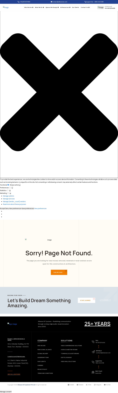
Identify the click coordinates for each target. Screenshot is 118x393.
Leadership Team (43, 357)
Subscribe (98, 373)
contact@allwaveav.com (59, 2)
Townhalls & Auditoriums (70, 353)
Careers (40, 365)
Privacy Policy (42, 369)
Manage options (8, 196)
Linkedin (72, 384)
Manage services (9, 199)
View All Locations (14, 374)
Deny (7, 208)
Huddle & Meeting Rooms (69, 349)
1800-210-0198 (100, 363)
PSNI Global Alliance (45, 349)
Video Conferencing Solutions (71, 345)
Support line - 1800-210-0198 (94, 2)
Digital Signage (66, 357)
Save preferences (28, 208)
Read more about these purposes (14, 204)
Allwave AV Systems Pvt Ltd (26, 385)
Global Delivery (43, 353)
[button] (59, 92)
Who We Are (41, 345)
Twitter (89, 384)
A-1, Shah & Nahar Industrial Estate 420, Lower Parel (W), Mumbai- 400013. (18, 363)
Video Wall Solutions (68, 361)
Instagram (98, 384)
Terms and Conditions (45, 373)
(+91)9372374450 (24, 2)
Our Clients (42, 361)
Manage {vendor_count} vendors (14, 201)
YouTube (108, 384)
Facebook (81, 384)
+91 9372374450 (100, 342)
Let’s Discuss (104, 300)
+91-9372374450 (110, 8)
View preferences (15, 208)
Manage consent (6, 392)
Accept (2, 208)
